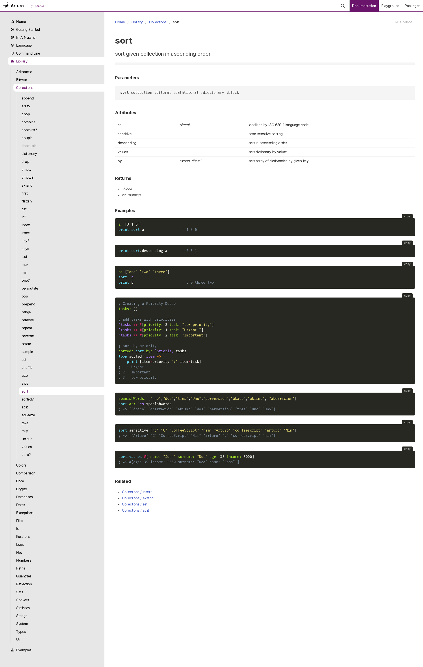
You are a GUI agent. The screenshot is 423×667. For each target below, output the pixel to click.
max (25, 264)
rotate (26, 344)
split (25, 407)
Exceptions (24, 513)
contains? (29, 130)
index (26, 225)
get (24, 209)
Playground (390, 6)
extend (27, 185)
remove (28, 320)
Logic (20, 544)
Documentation (364, 6)
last (24, 256)
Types (21, 631)
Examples (23, 650)
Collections (24, 87)
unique (27, 439)
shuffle (27, 367)
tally (25, 431)
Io (17, 528)
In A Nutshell (25, 37)
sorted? (27, 399)
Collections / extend (137, 498)
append (28, 98)
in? (24, 217)
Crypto (21, 489)
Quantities (24, 576)
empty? (27, 177)
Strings (21, 616)
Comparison (25, 473)
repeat (27, 328)
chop (26, 114)
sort (25, 391)
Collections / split (135, 510)
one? (26, 280)
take (25, 423)
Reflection (24, 584)
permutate (30, 288)
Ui (17, 639)
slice (25, 383)
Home (20, 21)
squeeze (28, 415)
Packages (412, 6)
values (27, 447)
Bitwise (21, 79)
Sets (19, 592)
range (26, 312)
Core (20, 481)
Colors (21, 465)
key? (25, 241)
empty (27, 169)
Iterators (23, 536)
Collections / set (134, 504)
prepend (28, 304)
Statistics (23, 608)
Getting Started (27, 29)
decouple (29, 145)
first (25, 193)
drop (25, 161)
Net (19, 552)
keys (25, 248)
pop (25, 296)
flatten (27, 201)
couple (27, 138)
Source (405, 22)
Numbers (23, 560)
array (26, 106)
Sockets (22, 600)
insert (26, 233)
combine (28, 122)
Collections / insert (136, 492)
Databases (24, 497)
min (24, 272)
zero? (26, 454)
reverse (28, 336)
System (22, 623)
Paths (20, 568)
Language (23, 45)
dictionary (29, 153)
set (24, 359)
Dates (20, 505)
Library (21, 61)
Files (19, 520)
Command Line (27, 53)
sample (27, 351)
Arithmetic (24, 72)
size (25, 375)
